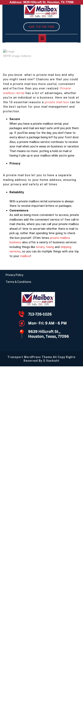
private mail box (57, 102)
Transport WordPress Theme (29, 357)
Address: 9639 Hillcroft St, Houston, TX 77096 (41, 2)
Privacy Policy (14, 275)
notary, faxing (45, 247)
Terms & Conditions (18, 281)
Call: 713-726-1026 (44, 28)
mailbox (25, 256)
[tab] (42, 38)
